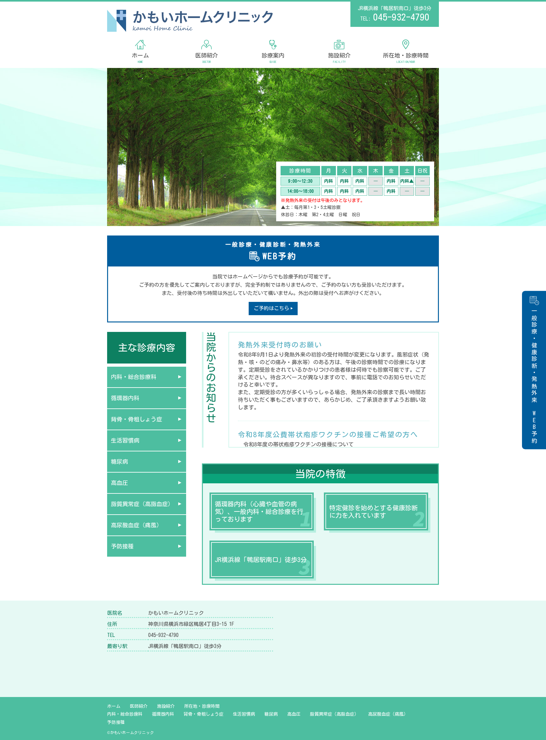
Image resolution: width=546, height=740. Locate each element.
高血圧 (119, 483)
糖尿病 (119, 461)
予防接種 (122, 546)
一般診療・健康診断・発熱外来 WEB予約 (534, 376)
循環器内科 (125, 398)
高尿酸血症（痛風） (136, 525)
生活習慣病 (125, 440)
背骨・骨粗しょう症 (136, 419)
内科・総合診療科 (133, 377)
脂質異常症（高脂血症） (142, 504)
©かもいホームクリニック (130, 732)
